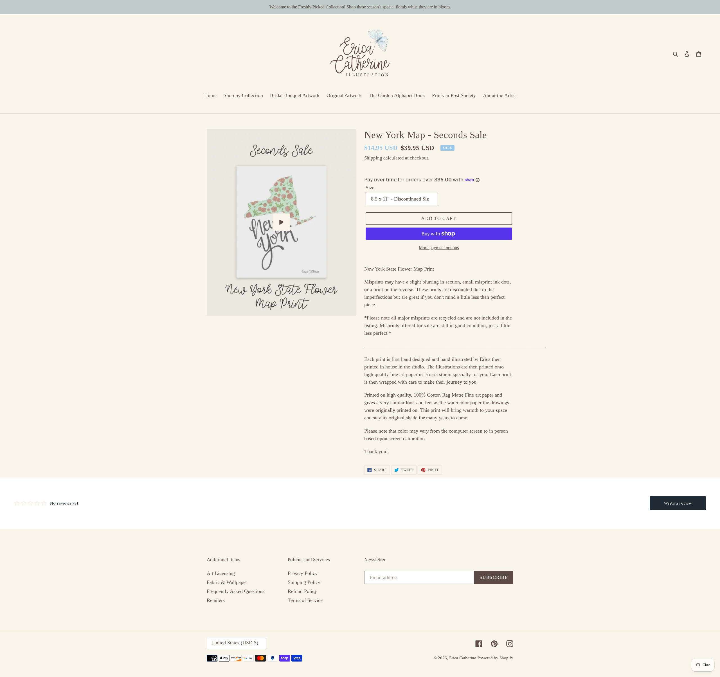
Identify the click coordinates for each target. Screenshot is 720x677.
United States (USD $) (235, 642)
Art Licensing (221, 573)
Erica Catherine (462, 658)
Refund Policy (302, 591)
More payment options (439, 247)
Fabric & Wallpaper (227, 582)
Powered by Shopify (495, 658)
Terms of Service (305, 600)
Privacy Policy (303, 573)
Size (370, 187)
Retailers (216, 600)
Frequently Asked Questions (235, 591)
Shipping (373, 158)
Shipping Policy (304, 582)
